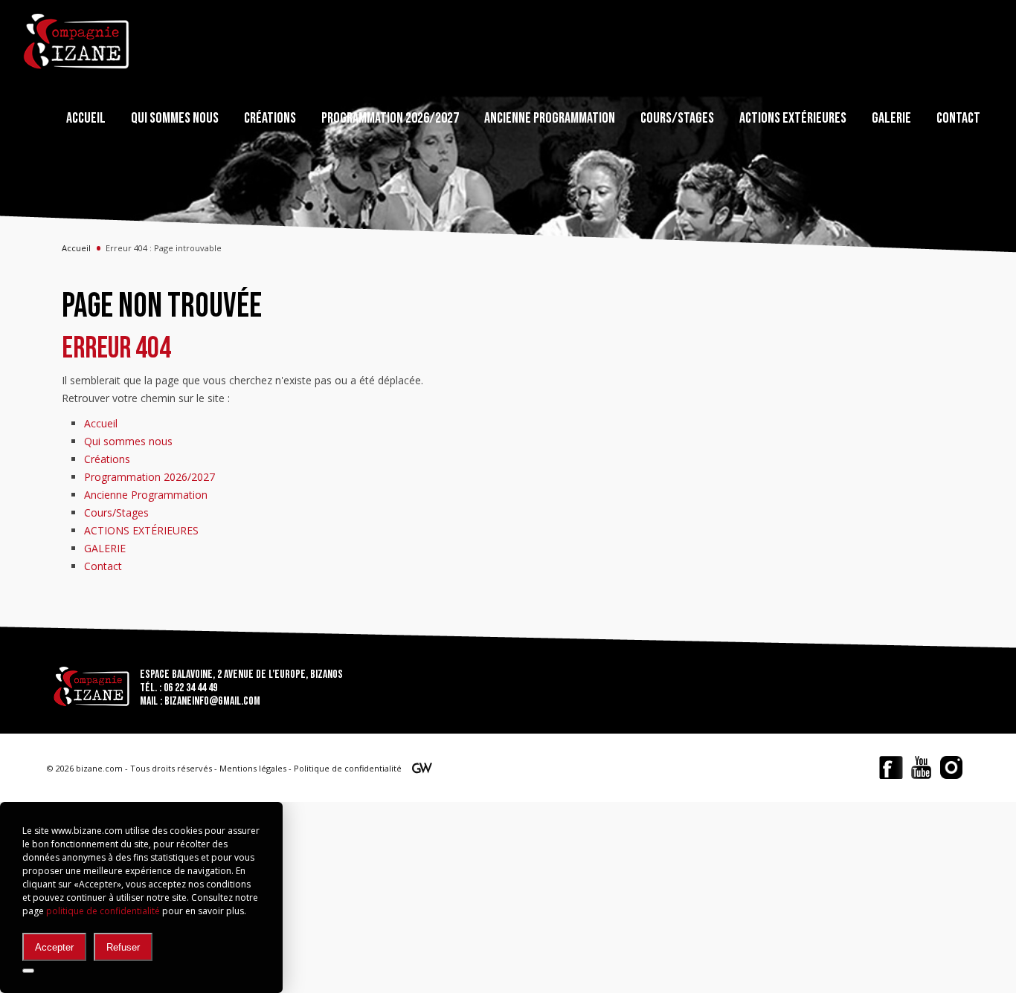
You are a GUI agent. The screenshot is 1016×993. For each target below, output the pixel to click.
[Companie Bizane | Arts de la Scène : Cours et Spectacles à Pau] (77, 41)
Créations (270, 118)
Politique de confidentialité (348, 768)
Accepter (54, 947)
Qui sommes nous (175, 118)
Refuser (123, 947)
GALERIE (891, 118)
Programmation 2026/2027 (390, 118)
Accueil (86, 118)
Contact (958, 118)
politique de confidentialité (103, 911)
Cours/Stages (677, 118)
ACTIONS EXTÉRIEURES (792, 118)
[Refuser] (28, 970)
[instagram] (951, 767)
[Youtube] (921, 767)
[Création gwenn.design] (421, 770)
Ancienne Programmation (549, 118)
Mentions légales (252, 768)
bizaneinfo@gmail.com (212, 701)
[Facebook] (891, 767)
